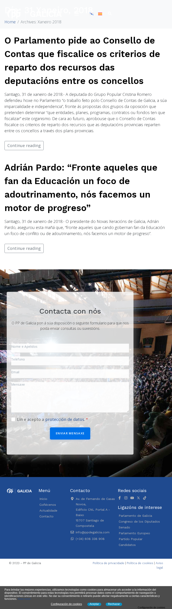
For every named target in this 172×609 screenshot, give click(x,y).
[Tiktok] (144, 498)
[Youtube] (132, 498)
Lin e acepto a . (51, 419)
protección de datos (64, 419)
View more (24, 598)
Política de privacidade (108, 563)
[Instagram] (126, 498)
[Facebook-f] (119, 498)
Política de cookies (140, 563)
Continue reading (24, 145)
